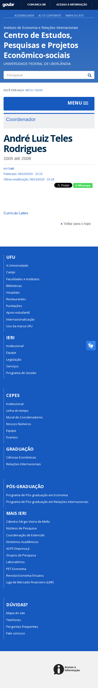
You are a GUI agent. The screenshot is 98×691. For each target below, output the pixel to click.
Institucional (15, 346)
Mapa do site (75, 15)
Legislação (13, 359)
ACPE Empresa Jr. (18, 548)
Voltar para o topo (77, 224)
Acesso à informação (71, 4)
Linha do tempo (17, 410)
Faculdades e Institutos (22, 279)
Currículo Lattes (16, 213)
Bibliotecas (14, 286)
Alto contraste (50, 15)
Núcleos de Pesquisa (21, 528)
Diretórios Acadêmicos (22, 542)
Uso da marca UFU (19, 326)
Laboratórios (15, 562)
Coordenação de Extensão (25, 535)
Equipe (11, 352)
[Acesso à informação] (67, 669)
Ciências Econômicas (21, 457)
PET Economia (16, 569)
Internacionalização (20, 319)
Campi (10, 272)
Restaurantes (16, 299)
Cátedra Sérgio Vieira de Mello (28, 521)
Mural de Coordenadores (24, 417)
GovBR (6, 3)
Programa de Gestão (21, 373)
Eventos (12, 437)
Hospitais (13, 292)
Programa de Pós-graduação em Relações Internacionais (47, 502)
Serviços (12, 366)
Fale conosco (15, 633)
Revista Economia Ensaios (25, 575)
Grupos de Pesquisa (21, 555)
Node (39, 90)
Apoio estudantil (18, 312)
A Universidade (17, 265)
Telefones (13, 620)
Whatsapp (84, 185)
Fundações (14, 306)
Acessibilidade (24, 15)
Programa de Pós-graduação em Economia (37, 495)
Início (29, 90)
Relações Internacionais (23, 464)
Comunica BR (36, 4)
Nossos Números (18, 424)
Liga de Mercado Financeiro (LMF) (30, 582)
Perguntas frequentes (22, 626)
